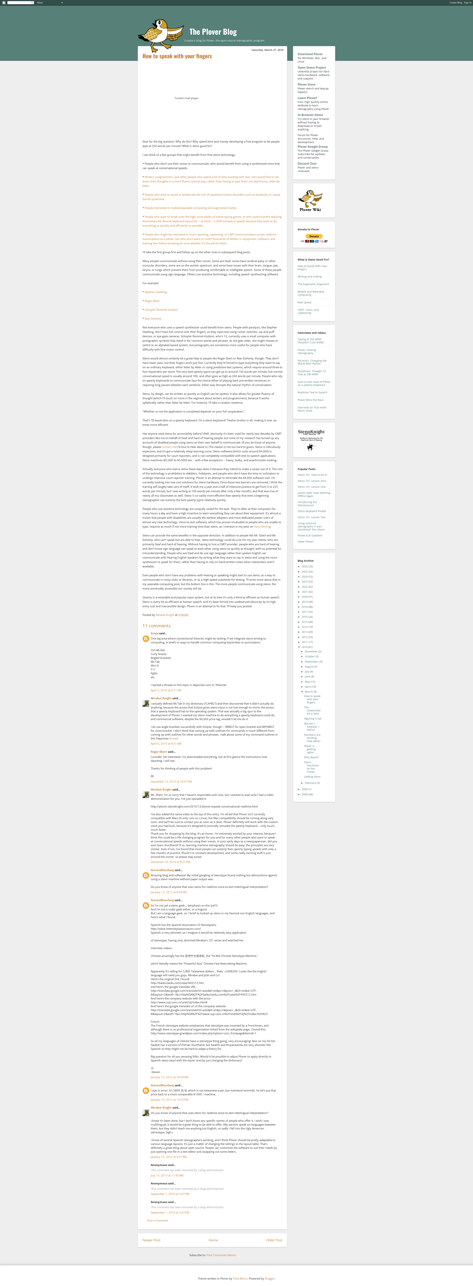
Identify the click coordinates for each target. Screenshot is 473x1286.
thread (173, 738)
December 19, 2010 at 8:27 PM (170, 862)
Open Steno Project (312, 67)
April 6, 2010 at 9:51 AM (166, 743)
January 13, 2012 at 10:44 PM (169, 1077)
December (311, 651)
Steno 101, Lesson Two (312, 517)
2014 (305, 627)
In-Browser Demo (310, 115)
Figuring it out (312, 718)
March (309, 691)
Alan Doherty (153, 318)
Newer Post (151, 1240)
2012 (305, 637)
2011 (305, 642)
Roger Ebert (152, 301)
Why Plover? (311, 757)
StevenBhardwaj (162, 870)
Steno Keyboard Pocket (312, 511)
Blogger (270, 1278)
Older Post (274, 1240)
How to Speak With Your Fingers (312, 267)
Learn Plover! (307, 98)
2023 (305, 581)
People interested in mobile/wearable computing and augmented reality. (191, 208)
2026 (305, 566)
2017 (305, 611)
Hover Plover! (306, 541)
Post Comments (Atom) (221, 1255)
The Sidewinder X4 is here (312, 710)
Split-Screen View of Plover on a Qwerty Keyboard (314, 383)
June (308, 676)
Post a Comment (157, 1220)
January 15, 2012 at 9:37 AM (169, 1157)
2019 (305, 602)
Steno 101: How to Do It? (312, 474)
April (308, 686)
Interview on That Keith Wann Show (312, 409)
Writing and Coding (310, 276)
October (310, 656)
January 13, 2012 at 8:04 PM (169, 892)
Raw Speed (304, 302)
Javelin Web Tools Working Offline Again (314, 494)
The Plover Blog (213, 31)
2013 (305, 632)
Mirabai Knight (161, 698)
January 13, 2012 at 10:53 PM (169, 1099)
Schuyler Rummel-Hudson (161, 309)
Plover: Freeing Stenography (307, 351)
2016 (305, 616)
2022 (305, 586)
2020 (305, 596)
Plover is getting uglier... (310, 749)
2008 (305, 794)
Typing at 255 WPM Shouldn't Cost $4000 (311, 340)
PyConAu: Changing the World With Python (312, 362)
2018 (305, 607)
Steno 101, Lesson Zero (312, 481)
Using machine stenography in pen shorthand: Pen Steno (311, 526)
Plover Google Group (313, 147)
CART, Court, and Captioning (308, 311)
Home (213, 1240)
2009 (305, 789)
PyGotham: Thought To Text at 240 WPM (312, 372)
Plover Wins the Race (311, 400)
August (309, 666)
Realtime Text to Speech (312, 392)
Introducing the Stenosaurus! (307, 503)
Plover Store (306, 84)
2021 (305, 591)
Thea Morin (240, 1278)
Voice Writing (262, 526)
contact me (169, 447)
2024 (305, 576)
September (312, 661)
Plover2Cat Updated (310, 535)
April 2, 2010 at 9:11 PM (166, 690)
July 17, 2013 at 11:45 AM (167, 1175)
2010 (305, 647)
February (311, 783)
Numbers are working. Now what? (312, 738)
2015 (305, 622)
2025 (305, 571)
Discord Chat (307, 164)
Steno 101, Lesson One (312, 486)
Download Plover (310, 54)
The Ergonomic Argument (313, 284)
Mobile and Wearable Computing (311, 293)
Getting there (312, 776)
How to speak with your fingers (312, 699)
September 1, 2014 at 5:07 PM (170, 1194)
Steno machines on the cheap (311, 766)
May (308, 681)
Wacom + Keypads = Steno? (312, 727)
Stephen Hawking (156, 292)
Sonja (154, 633)
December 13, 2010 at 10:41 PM (171, 781)
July (307, 671)
